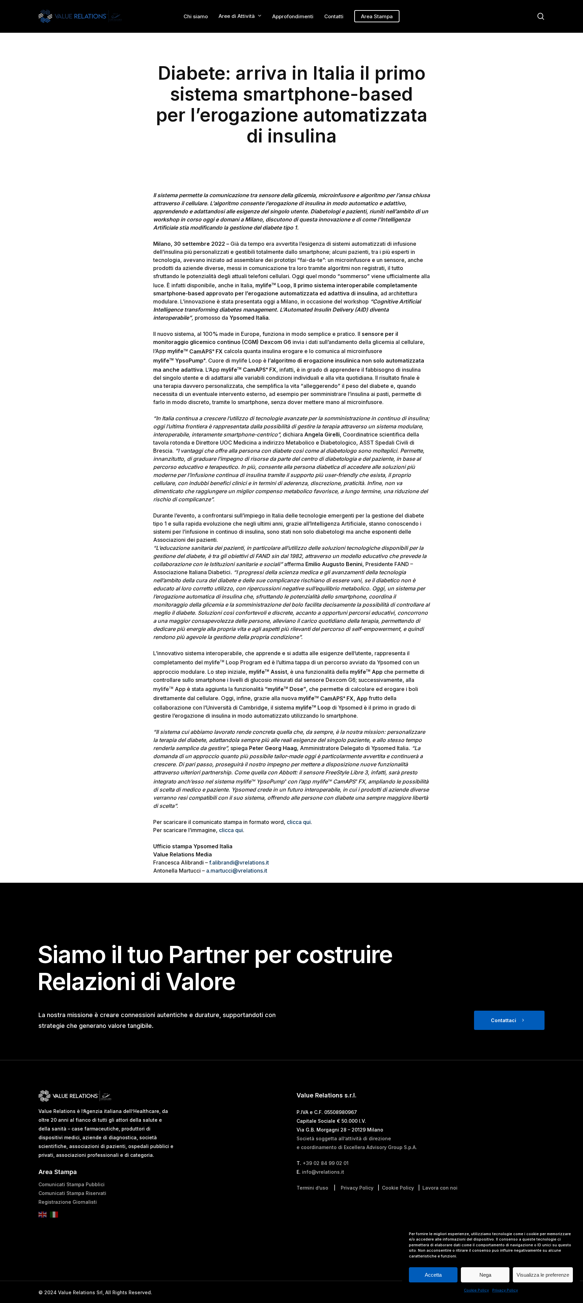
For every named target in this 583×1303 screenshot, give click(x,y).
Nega (485, 1275)
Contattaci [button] (503, 1020)
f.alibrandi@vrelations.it (239, 862)
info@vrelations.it (323, 1172)
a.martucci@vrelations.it (236, 870)
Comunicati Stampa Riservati (72, 1193)
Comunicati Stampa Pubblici (71, 1184)
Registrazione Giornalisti (67, 1202)
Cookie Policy (476, 1290)
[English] (44, 1216)
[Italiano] (55, 1216)
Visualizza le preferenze (543, 1275)
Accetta (433, 1275)
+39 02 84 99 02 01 (326, 1163)
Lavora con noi (439, 1188)
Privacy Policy (505, 1290)
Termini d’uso (312, 1188)
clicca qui (299, 822)
